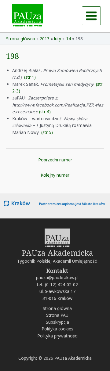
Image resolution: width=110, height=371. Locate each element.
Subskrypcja (57, 322)
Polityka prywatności (57, 336)
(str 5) (47, 132)
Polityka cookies (57, 329)
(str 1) (30, 77)
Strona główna (57, 308)
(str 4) (45, 111)
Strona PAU (57, 315)
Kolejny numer (55, 175)
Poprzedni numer (55, 160)
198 (12, 56)
